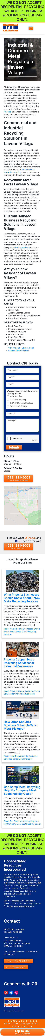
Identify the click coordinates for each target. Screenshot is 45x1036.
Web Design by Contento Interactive (14, 1011)
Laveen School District (18, 350)
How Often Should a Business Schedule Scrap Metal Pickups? (21, 725)
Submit (13, 447)
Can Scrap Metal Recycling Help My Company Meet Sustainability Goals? (22, 790)
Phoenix (8, 112)
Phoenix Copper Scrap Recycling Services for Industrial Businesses (19, 663)
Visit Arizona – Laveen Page (21, 348)
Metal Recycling (15, 396)
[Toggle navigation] (31, 28)
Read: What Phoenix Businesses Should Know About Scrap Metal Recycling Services (22, 631)
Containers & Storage (18, 406)
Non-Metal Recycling (17, 399)
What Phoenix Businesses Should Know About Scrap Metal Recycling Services (22, 598)
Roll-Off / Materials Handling (21, 403)
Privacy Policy (22, 1026)
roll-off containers (21, 247)
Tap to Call (22, 1032)
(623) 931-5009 (18, 478)
